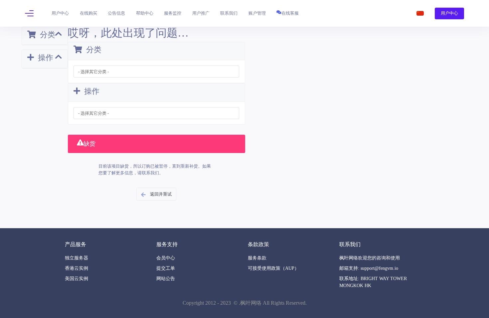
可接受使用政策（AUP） (273, 268)
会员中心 (165, 257)
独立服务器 (76, 257)
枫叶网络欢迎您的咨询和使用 (369, 257)
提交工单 (165, 268)
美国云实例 (76, 278)
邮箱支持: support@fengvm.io (368, 268)
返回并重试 (160, 194)
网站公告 (165, 278)
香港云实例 (76, 268)
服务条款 (257, 257)
